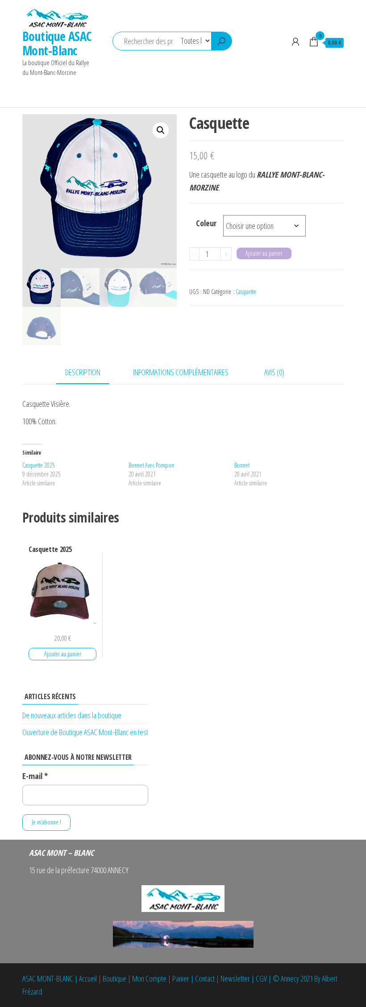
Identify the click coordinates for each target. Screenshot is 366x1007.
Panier (180, 978)
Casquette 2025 (38, 465)
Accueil (88, 978)
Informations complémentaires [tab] (181, 372)
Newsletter (235, 978)
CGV (261, 978)
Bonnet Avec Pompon (151, 465)
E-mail (35, 776)
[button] (161, 130)
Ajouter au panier (264, 253)
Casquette (246, 291)
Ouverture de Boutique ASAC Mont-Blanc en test (85, 732)
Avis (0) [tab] (274, 372)
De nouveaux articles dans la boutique (71, 715)
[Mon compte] (295, 41)
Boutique (114, 978)
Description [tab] (82, 372)
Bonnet (242, 465)
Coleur (206, 223)
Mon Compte (149, 978)
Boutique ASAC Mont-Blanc (57, 43)
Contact (205, 978)
